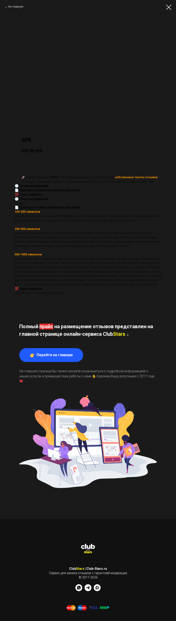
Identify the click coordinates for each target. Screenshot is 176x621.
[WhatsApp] (78, 590)
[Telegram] (88, 590)
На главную (15, 6)
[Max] (97, 590)
